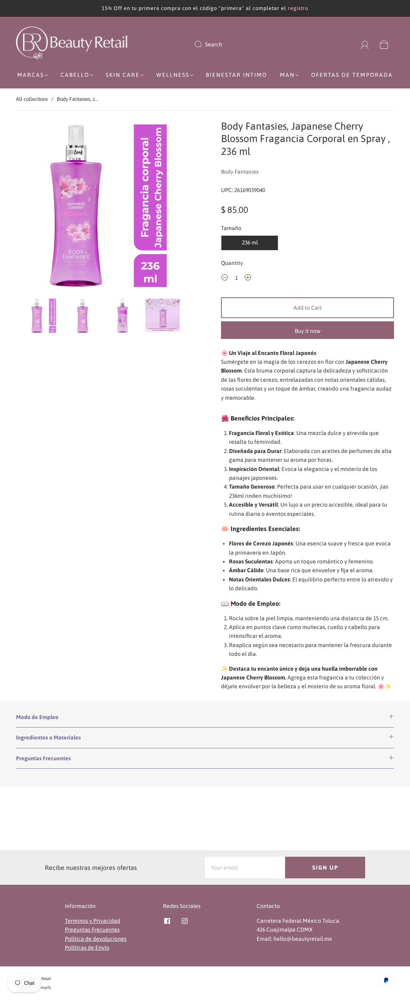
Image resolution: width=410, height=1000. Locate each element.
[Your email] (245, 867)
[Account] (365, 44)
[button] (34, 207)
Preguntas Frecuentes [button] (43, 758)
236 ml (250, 242)
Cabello (74, 75)
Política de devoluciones (96, 939)
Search (213, 44)
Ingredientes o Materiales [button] (48, 737)
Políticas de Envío (87, 947)
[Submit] (203, 44)
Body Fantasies (240, 171)
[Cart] (384, 44)
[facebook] (167, 921)
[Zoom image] (102, 207)
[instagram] (184, 921)
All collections (32, 99)
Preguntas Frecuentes (92, 929)
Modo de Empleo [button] (37, 717)
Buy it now (307, 331)
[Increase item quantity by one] (248, 279)
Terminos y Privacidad (92, 921)
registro (298, 8)
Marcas (30, 75)
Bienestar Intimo (236, 75)
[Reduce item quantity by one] (224, 279)
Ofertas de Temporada (352, 75)
